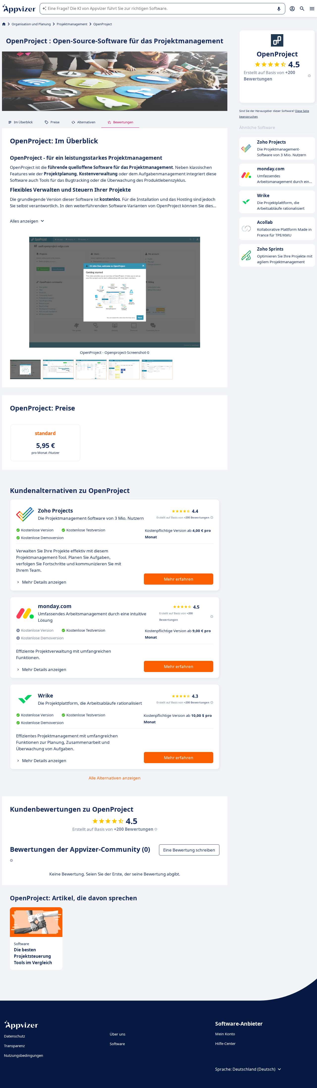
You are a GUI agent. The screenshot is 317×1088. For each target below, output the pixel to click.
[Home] (4, 24)
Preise (55, 122)
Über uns (117, 1034)
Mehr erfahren (178, 579)
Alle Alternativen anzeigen (115, 777)
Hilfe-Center (225, 1043)
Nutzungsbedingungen (23, 1055)
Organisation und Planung (31, 24)
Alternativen (86, 122)
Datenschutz (14, 1036)
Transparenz (14, 1045)
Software (117, 1043)
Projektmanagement (72, 24)
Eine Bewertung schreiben (189, 850)
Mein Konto (225, 1033)
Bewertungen (123, 122)
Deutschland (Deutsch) (254, 1069)
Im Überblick (23, 122)
